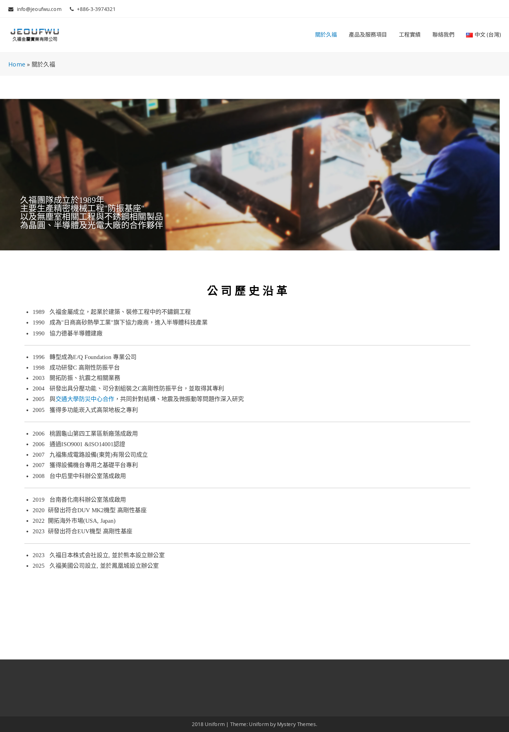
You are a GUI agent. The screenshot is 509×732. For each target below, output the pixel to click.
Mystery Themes (296, 724)
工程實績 (410, 34)
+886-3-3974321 (96, 9)
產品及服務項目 (368, 34)
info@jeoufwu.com (39, 9)
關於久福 (326, 34)
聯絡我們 (443, 34)
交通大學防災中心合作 (84, 399)
